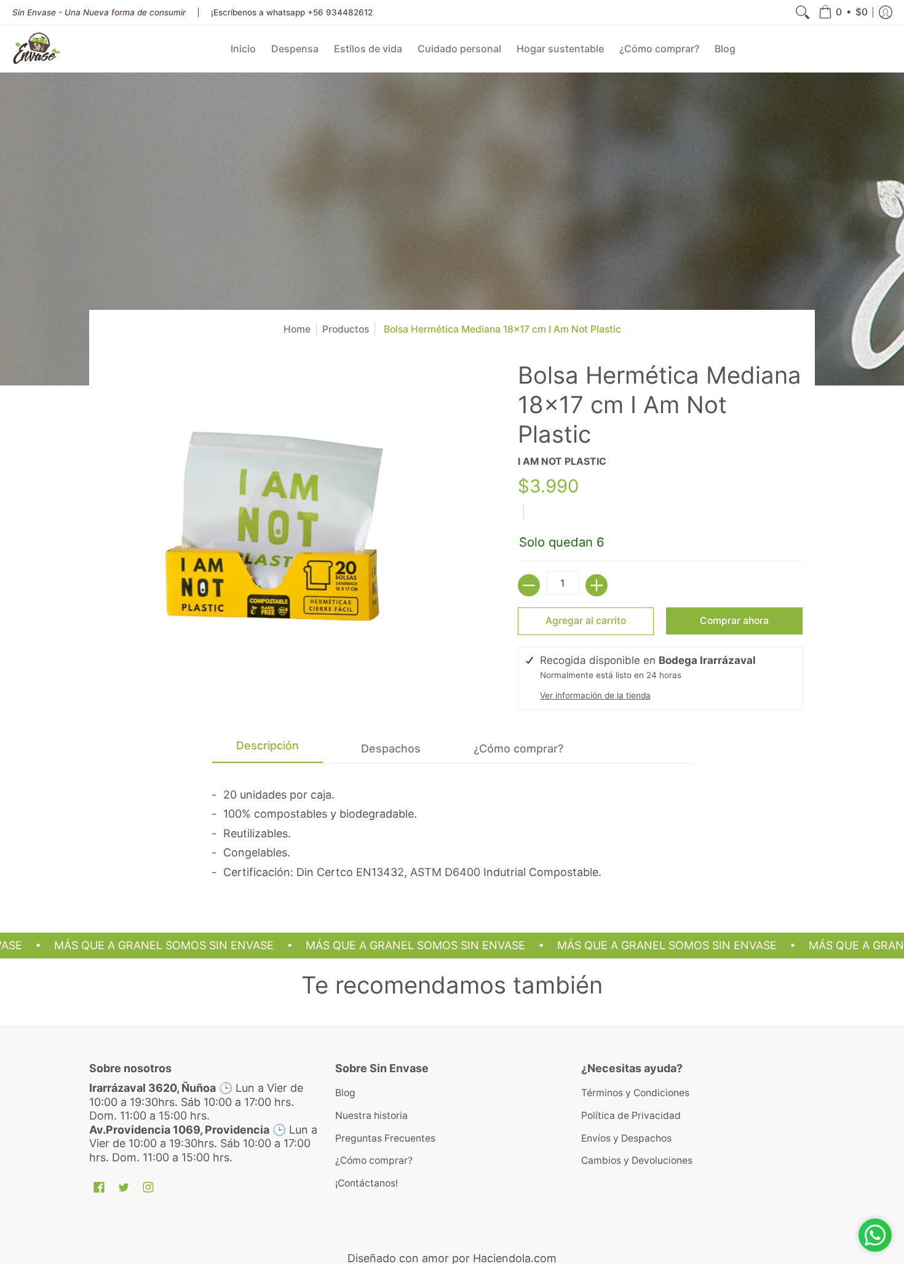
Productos (345, 329)
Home (297, 329)
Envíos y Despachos (626, 1138)
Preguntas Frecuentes (385, 1138)
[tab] (267, 749)
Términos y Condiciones (635, 1093)
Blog (345, 1093)
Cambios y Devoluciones (636, 1160)
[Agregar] (596, 585)
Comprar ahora (734, 620)
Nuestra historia (371, 1115)
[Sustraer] (529, 585)
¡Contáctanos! (366, 1183)
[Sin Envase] (36, 48)
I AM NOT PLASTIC (562, 461)
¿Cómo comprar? (374, 1160)
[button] (843, 12)
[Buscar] (802, 12)
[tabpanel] (452, 829)
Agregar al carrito (585, 620)
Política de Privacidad (631, 1115)
